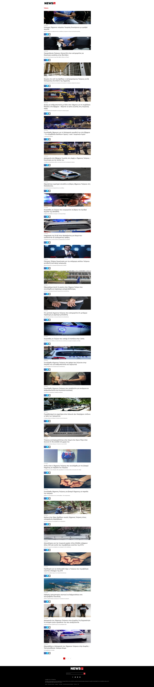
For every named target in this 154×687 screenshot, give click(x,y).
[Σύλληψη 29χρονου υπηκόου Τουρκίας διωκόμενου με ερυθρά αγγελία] (67, 17)
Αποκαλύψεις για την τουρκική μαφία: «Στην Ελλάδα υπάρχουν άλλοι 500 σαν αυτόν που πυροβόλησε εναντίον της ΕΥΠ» (66, 544)
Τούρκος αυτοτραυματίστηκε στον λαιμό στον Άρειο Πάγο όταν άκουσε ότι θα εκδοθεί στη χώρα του (66, 441)
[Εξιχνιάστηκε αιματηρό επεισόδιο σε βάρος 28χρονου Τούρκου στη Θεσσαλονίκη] (67, 174)
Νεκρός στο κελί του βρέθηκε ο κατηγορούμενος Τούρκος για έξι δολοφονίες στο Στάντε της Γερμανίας (66, 80)
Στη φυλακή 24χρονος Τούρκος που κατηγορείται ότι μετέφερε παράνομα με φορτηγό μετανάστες (65, 314)
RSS (78, 684)
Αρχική (46, 684)
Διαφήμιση (56, 684)
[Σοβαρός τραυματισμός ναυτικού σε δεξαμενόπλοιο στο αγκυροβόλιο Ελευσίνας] (67, 584)
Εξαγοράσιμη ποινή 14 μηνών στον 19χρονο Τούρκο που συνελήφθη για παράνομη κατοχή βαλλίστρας (63, 288)
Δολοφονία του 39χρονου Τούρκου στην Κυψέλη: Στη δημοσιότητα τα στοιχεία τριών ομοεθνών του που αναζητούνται (67, 621)
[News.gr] (50, 3)
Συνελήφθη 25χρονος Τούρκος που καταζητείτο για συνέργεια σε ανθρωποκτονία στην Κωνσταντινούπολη (66, 389)
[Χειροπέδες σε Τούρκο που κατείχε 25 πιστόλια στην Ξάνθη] (67, 328)
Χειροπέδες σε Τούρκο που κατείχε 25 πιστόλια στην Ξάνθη (64, 339)
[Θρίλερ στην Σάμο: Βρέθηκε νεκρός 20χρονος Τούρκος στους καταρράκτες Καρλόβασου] (67, 507)
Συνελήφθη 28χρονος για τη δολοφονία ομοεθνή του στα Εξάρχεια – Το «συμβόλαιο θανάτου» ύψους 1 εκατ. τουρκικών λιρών (67, 133)
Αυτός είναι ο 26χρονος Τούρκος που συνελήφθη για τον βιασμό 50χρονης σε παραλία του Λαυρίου (66, 467)
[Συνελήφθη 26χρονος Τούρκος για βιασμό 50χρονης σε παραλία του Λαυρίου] (67, 481)
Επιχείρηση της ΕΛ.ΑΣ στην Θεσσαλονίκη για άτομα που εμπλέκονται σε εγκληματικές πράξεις (63, 236)
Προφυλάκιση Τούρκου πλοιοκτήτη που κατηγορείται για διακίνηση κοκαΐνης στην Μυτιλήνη (64, 54)
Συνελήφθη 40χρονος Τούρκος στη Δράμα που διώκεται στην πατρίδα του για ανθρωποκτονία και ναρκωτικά (65, 363)
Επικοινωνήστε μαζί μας (51, 684)
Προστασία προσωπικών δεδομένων (68, 684)
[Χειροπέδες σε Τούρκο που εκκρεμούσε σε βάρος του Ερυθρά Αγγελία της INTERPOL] (67, 200)
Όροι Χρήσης (60, 684)
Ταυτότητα (75, 684)
